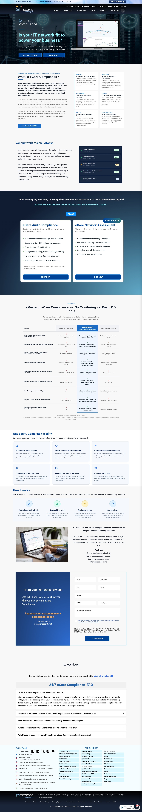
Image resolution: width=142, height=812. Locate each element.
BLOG (93, 11)
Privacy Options (57, 802)
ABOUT (57, 11)
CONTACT (115, 11)
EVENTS (103, 11)
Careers (27, 802)
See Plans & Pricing (29, 126)
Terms (108, 802)
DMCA (115, 802)
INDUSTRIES (81, 11)
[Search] (123, 11)
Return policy (82, 802)
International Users (96, 802)
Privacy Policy (44, 802)
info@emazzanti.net (43, 624)
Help (34, 802)
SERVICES (68, 11)
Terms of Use (70, 802)
